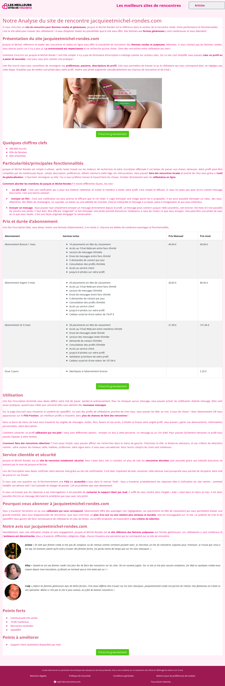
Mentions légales (38, 675)
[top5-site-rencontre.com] (17, 6)
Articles (200, 5)
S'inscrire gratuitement (112, 134)
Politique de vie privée (80, 675)
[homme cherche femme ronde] (13, 592)
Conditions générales (123, 675)
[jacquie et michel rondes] (112, 103)
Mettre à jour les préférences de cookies (175, 675)
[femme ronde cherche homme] (13, 551)
